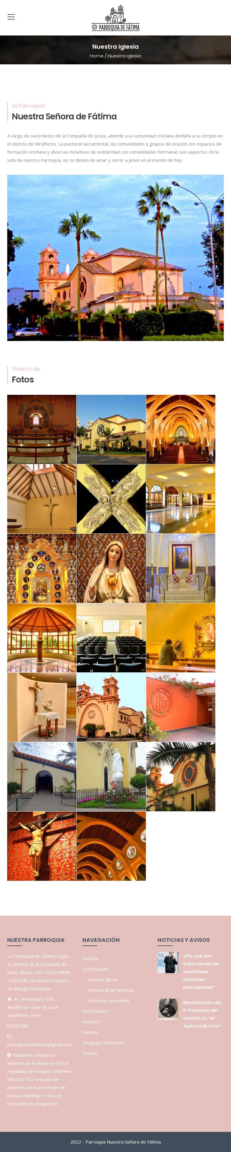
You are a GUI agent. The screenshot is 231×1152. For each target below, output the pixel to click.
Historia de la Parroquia (111, 990)
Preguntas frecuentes (103, 1043)
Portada (90, 958)
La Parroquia (94, 969)
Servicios (91, 1022)
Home (96, 56)
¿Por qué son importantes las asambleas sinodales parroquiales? (201, 971)
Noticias (90, 1032)
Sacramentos (95, 1011)
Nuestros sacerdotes (108, 1000)
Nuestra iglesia (102, 979)
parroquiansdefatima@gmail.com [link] (39, 1044)
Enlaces (89, 1053)
